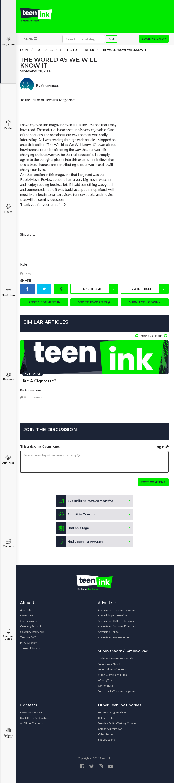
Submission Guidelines (112, 669)
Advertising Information (112, 615)
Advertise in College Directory (116, 621)
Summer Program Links (112, 712)
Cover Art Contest (31, 712)
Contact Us (27, 615)
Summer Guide (8, 637)
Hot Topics (44, 49)
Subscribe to (90, 500)
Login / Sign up (154, 38)
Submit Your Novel (109, 664)
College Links (106, 718)
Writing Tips (105, 680)
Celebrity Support (30, 626)
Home (24, 49)
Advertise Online (108, 631)
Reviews (8, 379)
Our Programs (29, 621)
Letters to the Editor (77, 49)
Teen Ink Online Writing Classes (117, 723)
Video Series (105, 734)
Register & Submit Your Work (115, 658)
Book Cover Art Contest (34, 718)
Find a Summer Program (85, 541)
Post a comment (43, 302)
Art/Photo (8, 462)
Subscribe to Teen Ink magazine (116, 691)
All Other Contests (31, 723)
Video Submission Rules (112, 674)
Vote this (148, 289)
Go (111, 39)
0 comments (32, 397)
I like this (98, 289)
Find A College (78, 528)
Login (160, 447)
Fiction (8, 211)
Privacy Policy (28, 642)
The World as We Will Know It (124, 49)
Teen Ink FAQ (28, 637)
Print (27, 273)
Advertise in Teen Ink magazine (116, 610)
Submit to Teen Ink (81, 514)
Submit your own (144, 302)
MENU (29, 39)
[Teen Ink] (36, 15)
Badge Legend (106, 739)
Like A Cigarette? (38, 380)
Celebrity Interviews (32, 631)
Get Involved (105, 685)
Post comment (153, 482)
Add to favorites (93, 302)
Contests (8, 546)
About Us (25, 610)
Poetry (8, 128)
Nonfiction (8, 295)
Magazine (8, 44)
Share (25, 281)
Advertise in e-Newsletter (113, 637)
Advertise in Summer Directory (117, 626)
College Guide (8, 736)
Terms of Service (30, 648)
